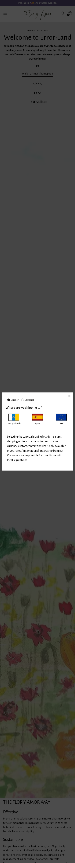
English (15, 399)
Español (29, 399)
